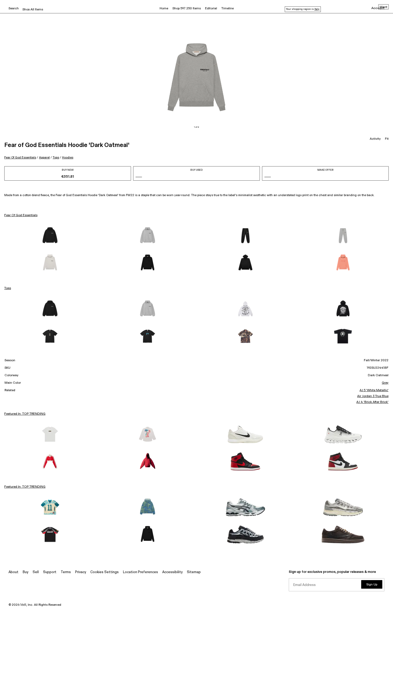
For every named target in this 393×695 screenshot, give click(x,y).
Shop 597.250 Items (186, 8)
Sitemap (194, 572)
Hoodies (67, 157)
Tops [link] (7, 288)
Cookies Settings (104, 572)
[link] (50, 235)
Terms (66, 572)
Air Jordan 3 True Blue (372, 396)
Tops (56, 157)
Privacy (80, 572)
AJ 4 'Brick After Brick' (372, 402)
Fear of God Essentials (20, 157)
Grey (385, 383)
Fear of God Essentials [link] (20, 215)
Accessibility (172, 572)
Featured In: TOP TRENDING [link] (24, 414)
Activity (375, 139)
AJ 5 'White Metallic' (374, 390)
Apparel (44, 157)
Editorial (211, 8)
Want (383, 7)
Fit (387, 139)
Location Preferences (140, 572)
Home (164, 8)
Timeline (227, 8)
